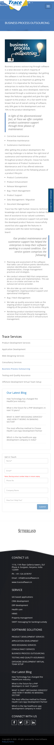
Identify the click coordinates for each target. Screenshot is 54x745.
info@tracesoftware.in (29, 578)
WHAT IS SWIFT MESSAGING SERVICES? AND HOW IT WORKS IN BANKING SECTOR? (24, 419)
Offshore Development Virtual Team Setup (21, 382)
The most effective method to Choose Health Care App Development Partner (24, 429)
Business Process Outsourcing (16, 369)
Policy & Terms (8, 741)
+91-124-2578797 (24, 573)
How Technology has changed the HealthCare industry (22, 400)
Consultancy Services (12, 362)
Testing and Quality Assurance (16, 375)
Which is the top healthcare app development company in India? (21, 438)
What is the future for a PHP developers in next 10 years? (26, 409)
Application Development (13, 349)
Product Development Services (16, 342)
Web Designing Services (13, 355)
